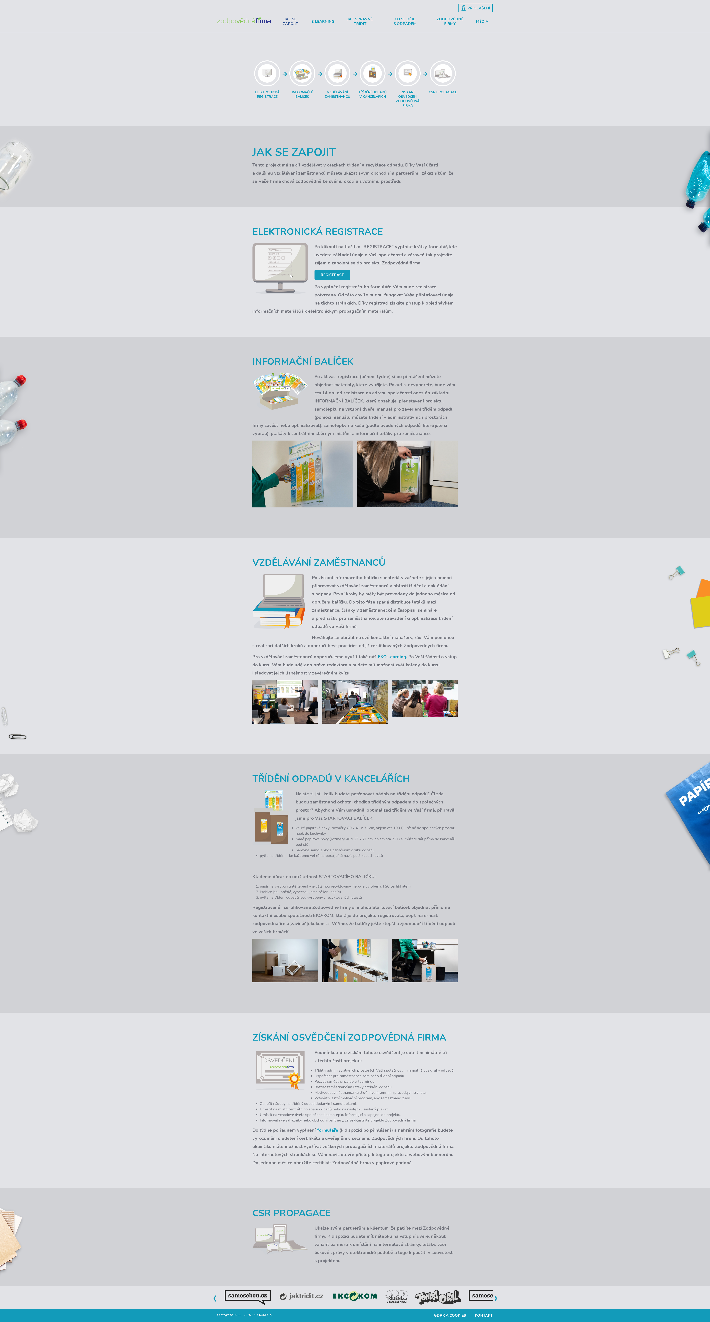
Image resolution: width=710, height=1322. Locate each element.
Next (495, 1298)
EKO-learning (392, 657)
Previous (214, 1298)
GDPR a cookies (450, 1315)
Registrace (332, 274)
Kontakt (484, 1315)
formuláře (327, 1130)
